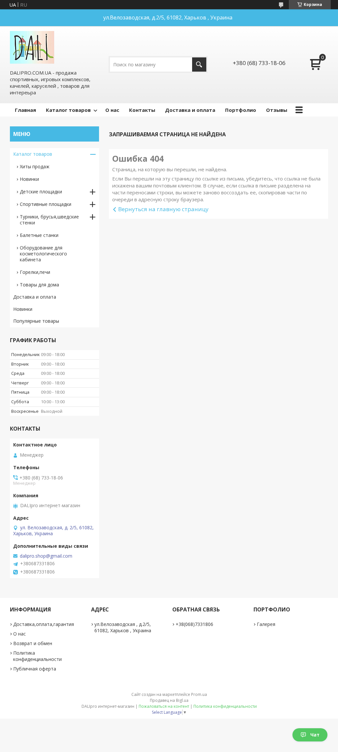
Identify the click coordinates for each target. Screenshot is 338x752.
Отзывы (276, 110)
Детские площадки (41, 191)
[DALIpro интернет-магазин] (32, 47)
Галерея (266, 624)
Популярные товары (36, 321)
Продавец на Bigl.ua (169, 700)
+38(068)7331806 (194, 624)
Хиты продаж (35, 166)
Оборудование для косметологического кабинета (43, 254)
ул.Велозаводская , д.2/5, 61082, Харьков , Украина (122, 627)
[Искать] (199, 64)
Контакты (142, 110)
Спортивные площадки (45, 204)
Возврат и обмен (32, 643)
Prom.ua (199, 694)
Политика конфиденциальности (37, 656)
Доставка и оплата (190, 110)
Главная (25, 110)
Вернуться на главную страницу (163, 209)
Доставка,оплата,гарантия (43, 624)
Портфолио (240, 110)
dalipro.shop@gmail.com (46, 556)
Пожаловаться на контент (164, 706)
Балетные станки (39, 235)
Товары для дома (39, 284)
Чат (315, 735)
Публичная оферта (34, 669)
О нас (112, 110)
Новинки (29, 179)
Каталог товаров (68, 110)
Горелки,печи (35, 272)
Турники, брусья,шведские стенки (49, 219)
